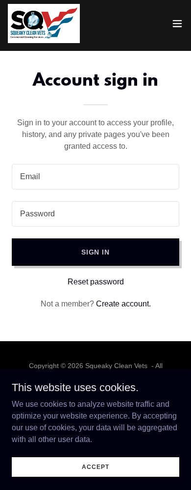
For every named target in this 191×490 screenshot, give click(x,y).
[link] (44, 23)
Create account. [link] (123, 304)
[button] (177, 23)
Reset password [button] (96, 282)
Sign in (95, 252)
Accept (95, 466)
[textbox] (95, 176)
